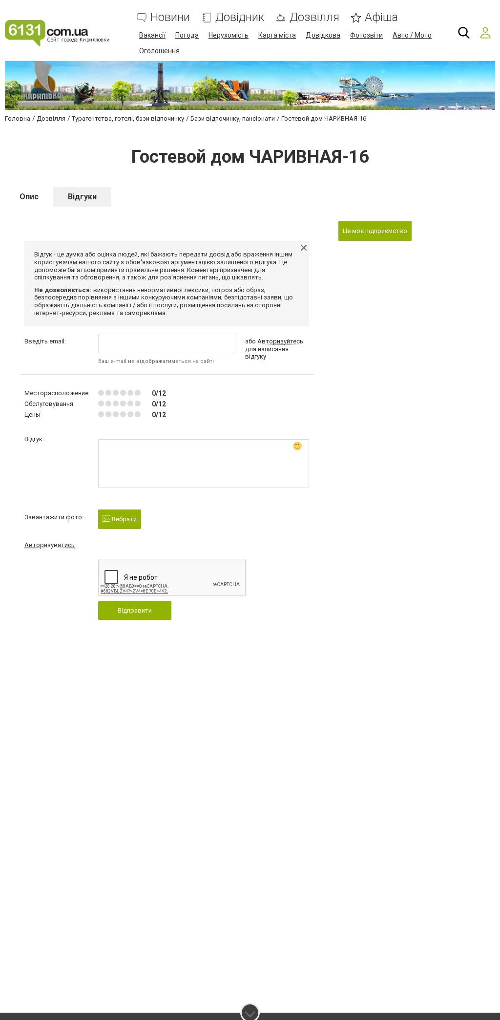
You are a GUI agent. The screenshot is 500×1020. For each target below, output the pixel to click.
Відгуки (82, 196)
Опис (29, 196)
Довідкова (323, 35)
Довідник (239, 17)
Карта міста (277, 35)
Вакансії (152, 35)
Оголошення (159, 51)
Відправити (135, 610)
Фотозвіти (366, 35)
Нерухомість (228, 35)
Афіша (381, 17)
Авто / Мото (412, 35)
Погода (187, 35)
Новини (170, 17)
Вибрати (123, 519)
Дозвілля (314, 17)
